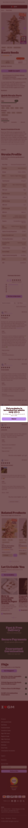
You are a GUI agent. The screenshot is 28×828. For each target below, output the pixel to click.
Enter (14, 419)
